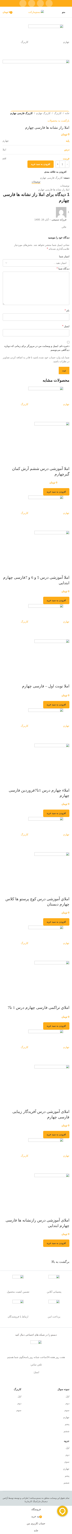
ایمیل (65, 326)
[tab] (36, 181)
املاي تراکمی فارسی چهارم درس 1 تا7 (38, 1007)
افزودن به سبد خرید (40, 164)
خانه (67, 113)
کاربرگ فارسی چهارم (21, 113)
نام (67, 310)
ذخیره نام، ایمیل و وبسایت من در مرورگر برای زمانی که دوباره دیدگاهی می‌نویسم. (36, 348)
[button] (56, 492)
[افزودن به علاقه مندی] (55, 461)
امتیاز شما (64, 256)
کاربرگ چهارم (43, 113)
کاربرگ (58, 113)
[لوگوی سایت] (36, 11)
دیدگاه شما (63, 268)
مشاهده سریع (65, 461)
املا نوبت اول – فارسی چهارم (45, 686)
